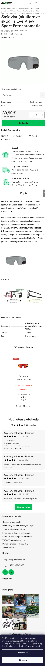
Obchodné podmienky (11, 522)
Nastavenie (23, 652)
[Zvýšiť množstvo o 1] (42, 115)
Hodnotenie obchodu (23, 419)
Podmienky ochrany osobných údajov (18, 525)
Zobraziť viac (23, 507)
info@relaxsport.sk (16, 559)
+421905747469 (16, 565)
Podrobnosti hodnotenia (11, 34)
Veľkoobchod (8, 547)
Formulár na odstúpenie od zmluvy (17, 536)
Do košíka (23, 123)
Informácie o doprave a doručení (16, 533)
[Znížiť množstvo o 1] (30, 115)
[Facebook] (5, 572)
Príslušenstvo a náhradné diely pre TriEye (33, 326)
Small (18, 406)
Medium (26, 406)
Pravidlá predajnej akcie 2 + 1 (15, 544)
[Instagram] (11, 572)
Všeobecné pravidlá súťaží (13, 529)
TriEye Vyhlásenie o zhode (13, 540)
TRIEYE (11, 37)
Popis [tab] (23, 193)
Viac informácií (34, 646)
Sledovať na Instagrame (22, 634)
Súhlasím (23, 660)
